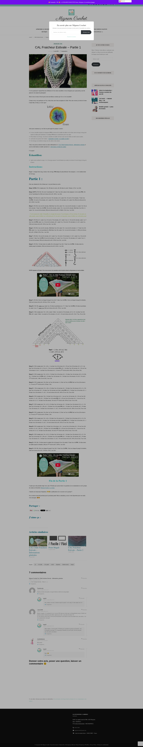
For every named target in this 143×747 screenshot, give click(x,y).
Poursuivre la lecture (71, 36)
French (123, 1)
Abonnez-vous (86, 32)
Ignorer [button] (93, 2)
